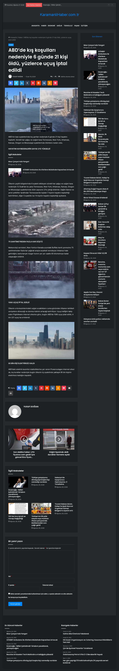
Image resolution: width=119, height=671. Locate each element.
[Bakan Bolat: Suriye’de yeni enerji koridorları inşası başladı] (90, 304)
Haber (43, 26)
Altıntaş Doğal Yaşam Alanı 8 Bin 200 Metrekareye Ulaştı (96, 190)
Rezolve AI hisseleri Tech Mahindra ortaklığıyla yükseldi (96, 93)
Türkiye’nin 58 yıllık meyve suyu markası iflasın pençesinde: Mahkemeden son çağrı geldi (40, 520)
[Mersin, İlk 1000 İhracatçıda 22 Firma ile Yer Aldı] (90, 137)
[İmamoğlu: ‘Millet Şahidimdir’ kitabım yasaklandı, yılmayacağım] (18, 482)
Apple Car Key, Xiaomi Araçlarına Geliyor (93, 293)
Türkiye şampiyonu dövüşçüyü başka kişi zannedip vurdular (40, 479)
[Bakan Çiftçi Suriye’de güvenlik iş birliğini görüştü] (90, 207)
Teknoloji (68, 26)
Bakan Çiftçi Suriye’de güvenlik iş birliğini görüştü (103, 209)
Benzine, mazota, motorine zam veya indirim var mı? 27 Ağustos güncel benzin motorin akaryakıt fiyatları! (104, 273)
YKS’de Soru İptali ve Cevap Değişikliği (17, 517)
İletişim (84, 26)
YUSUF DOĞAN (18, 76)
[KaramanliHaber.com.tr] (59, 14)
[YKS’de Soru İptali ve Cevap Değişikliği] (18, 508)
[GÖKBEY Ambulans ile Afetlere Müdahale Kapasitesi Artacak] (14, 172)
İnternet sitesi (48, 585)
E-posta (11, 585)
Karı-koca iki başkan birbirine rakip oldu (104, 225)
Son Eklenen (97, 36)
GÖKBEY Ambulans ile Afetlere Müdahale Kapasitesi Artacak (48, 170)
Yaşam (76, 26)
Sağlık (59, 26)
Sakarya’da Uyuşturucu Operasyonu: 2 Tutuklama (61, 480)
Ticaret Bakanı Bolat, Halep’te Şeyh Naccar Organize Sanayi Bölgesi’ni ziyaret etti (64, 507)
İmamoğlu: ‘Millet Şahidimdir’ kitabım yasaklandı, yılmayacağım (65, 5)
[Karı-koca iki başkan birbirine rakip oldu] (90, 225)
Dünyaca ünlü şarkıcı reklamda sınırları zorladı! (97, 320)
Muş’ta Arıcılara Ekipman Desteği (102, 241)
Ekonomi (51, 26)
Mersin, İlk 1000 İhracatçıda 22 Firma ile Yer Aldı (103, 139)
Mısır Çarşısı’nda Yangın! (18, 161)
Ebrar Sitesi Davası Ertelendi (95, 197)
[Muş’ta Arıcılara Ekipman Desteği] (90, 240)
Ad (10, 576)
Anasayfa (35, 26)
